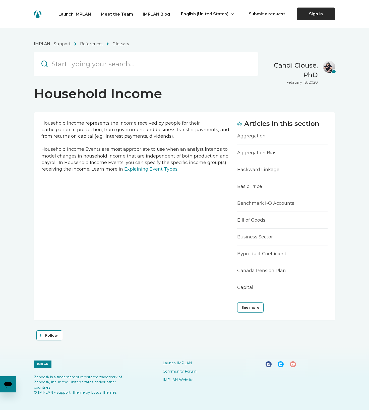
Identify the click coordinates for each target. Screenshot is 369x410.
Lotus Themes (103, 392)
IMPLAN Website (178, 380)
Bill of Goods (251, 220)
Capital (245, 287)
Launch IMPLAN (74, 14)
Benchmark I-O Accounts (265, 203)
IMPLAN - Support (52, 43)
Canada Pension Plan (261, 270)
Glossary (120, 43)
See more (250, 307)
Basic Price (249, 186)
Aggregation (251, 136)
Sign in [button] (316, 14)
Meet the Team (117, 14)
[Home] (37, 14)
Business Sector (255, 237)
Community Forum (180, 371)
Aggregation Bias (256, 153)
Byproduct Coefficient (261, 254)
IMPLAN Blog (156, 14)
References (91, 43)
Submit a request (267, 14)
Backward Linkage (258, 169)
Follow (51, 335)
